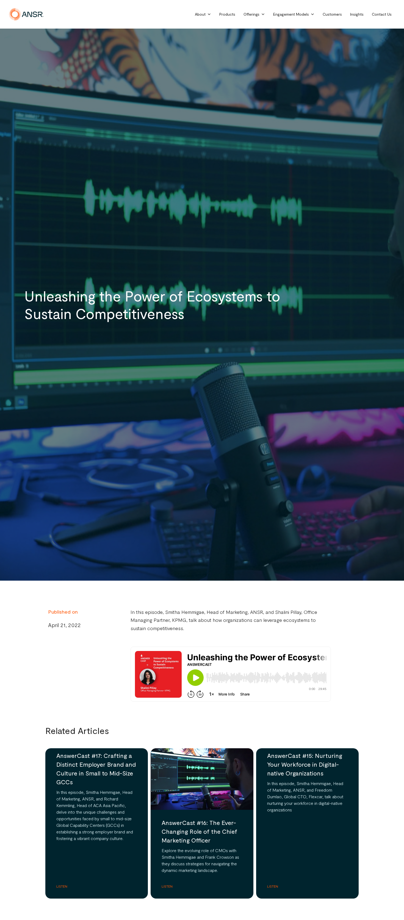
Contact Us (382, 14)
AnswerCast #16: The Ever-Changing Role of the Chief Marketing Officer (199, 831)
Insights (357, 14)
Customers (332, 14)
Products (227, 14)
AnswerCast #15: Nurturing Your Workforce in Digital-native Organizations (304, 764)
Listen (61, 886)
